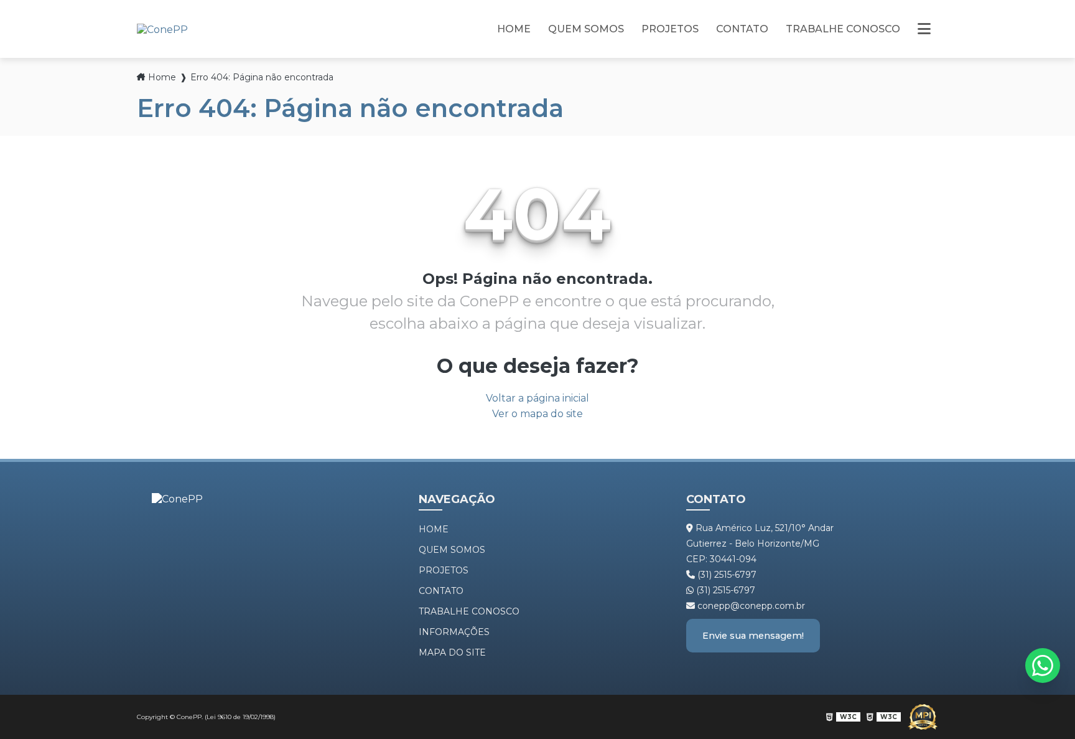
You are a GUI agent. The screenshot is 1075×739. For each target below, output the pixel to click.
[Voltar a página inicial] (162, 28)
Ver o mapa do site (537, 414)
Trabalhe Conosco (843, 29)
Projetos (670, 29)
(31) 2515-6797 (725, 574)
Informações (454, 632)
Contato (742, 29)
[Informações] (924, 29)
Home (514, 29)
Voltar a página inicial (537, 398)
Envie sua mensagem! (753, 635)
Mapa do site (452, 652)
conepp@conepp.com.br (750, 605)
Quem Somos (586, 29)
